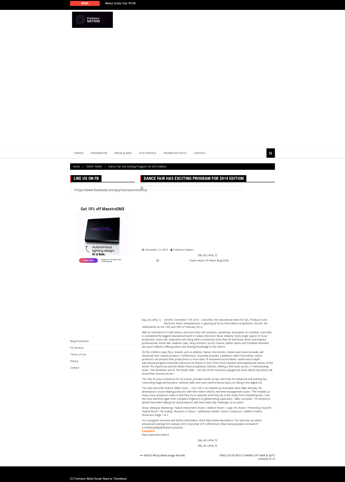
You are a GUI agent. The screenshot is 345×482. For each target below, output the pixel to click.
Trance (79, 153)
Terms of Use (78, 354)
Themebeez (120, 478)
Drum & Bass (123, 153)
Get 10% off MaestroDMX (102, 208)
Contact (200, 153)
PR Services (77, 347)
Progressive (99, 153)
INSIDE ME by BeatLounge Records (164, 455)
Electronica (147, 153)
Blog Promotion (79, 341)
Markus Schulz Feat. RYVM (120, 3)
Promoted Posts (175, 153)
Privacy (74, 361)
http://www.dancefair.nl (155, 434)
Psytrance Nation (183, 249)
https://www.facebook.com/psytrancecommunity (111, 190)
